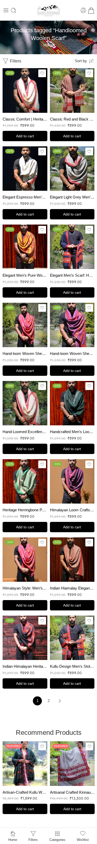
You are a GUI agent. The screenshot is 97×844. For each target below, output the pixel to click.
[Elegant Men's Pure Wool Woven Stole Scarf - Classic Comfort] (25, 247)
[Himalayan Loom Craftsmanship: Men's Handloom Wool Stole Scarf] (72, 481)
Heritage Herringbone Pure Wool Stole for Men (25, 510)
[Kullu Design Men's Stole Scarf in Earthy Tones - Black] (72, 638)
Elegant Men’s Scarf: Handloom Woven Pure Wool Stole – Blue (72, 275)
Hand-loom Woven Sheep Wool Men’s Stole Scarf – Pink (25, 353)
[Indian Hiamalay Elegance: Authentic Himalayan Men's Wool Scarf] (72, 559)
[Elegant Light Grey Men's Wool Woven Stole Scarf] (72, 168)
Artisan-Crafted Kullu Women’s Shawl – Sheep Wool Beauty (25, 792)
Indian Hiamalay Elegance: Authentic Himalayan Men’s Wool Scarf (72, 588)
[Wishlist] (42, 73)
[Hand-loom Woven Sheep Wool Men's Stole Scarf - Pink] (25, 325)
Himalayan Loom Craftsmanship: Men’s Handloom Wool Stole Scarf (72, 510)
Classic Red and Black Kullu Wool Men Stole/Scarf (72, 119)
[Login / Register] (83, 10)
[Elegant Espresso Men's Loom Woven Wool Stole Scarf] (25, 168)
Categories (57, 839)
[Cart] (91, 10)
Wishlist (83, 839)
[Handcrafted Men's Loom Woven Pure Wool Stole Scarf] (72, 403)
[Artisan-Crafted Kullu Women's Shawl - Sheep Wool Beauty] (25, 763)
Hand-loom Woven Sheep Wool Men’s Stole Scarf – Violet (72, 353)
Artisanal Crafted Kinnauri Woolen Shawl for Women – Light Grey (72, 792)
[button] (25, 136)
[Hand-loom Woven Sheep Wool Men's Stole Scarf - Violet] (72, 325)
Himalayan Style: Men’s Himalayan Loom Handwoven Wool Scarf (25, 588)
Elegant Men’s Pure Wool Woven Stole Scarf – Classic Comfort (25, 275)
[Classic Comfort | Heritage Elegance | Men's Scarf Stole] (25, 90)
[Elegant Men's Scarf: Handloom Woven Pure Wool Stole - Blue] (72, 247)
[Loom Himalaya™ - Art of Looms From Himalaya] (49, 10)
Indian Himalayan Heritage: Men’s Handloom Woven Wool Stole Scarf (25, 666)
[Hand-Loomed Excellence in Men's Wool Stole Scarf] (25, 403)
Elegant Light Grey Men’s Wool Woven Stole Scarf (72, 197)
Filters (15, 61)
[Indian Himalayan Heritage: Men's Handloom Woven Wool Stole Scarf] (25, 638)
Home (48, 45)
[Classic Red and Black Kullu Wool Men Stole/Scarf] (72, 90)
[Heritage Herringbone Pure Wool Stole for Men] (25, 481)
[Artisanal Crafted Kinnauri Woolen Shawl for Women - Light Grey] (72, 763)
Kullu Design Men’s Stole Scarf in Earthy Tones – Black (72, 666)
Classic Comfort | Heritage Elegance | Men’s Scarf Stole (25, 119)
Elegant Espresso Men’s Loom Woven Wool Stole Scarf (25, 197)
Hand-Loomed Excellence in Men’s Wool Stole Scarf (25, 431)
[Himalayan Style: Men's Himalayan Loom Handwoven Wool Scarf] (25, 559)
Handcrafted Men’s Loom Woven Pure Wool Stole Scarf (72, 431)
